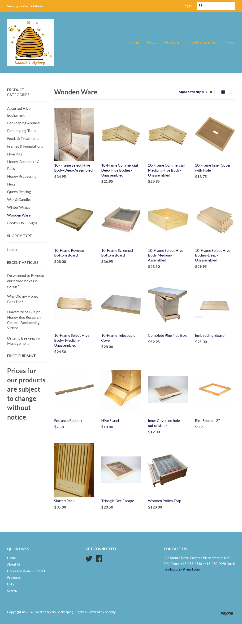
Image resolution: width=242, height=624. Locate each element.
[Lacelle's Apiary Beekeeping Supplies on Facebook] (99, 560)
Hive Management (202, 42)
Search (12, 591)
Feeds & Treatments (23, 138)
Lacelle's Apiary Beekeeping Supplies (60, 612)
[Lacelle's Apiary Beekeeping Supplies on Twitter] (88, 560)
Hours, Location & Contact (26, 571)
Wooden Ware (18, 215)
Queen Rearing (19, 191)
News (230, 42)
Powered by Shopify (101, 612)
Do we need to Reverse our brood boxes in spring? (25, 280)
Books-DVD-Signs (22, 223)
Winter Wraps (18, 207)
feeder (12, 249)
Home (134, 42)
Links (10, 584)
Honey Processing (22, 176)
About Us (14, 564)
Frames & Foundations (25, 146)
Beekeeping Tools (21, 130)
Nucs (11, 184)
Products (172, 42)
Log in (187, 6)
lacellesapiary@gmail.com (182, 569)
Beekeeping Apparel (23, 122)
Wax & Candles (19, 199)
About (152, 42)
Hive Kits (14, 154)
